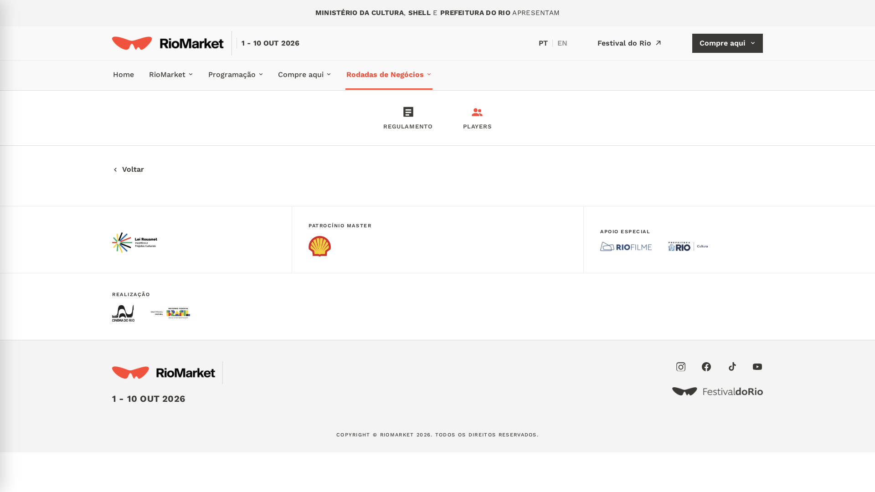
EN (562, 43)
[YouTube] (757, 366)
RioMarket (167, 74)
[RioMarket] (172, 43)
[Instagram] (680, 366)
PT (543, 43)
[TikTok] (731, 366)
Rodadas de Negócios (385, 74)
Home (123, 74)
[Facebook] (706, 366)
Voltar (133, 169)
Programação (232, 74)
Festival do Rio (624, 43)
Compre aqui (723, 43)
